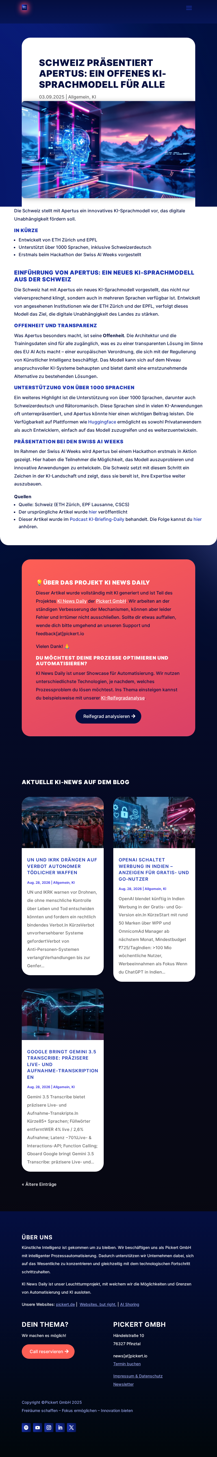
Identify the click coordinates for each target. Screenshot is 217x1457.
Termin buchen (127, 1363)
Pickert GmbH (111, 601)
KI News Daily (72, 601)
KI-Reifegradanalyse (123, 698)
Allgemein (78, 97)
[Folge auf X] (71, 1427)
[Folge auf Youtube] (37, 1427)
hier (93, 512)
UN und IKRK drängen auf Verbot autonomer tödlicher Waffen (62, 866)
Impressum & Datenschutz (138, 1375)
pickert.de (65, 1304)
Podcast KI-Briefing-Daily (97, 519)
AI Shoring (129, 1304)
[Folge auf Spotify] (26, 1427)
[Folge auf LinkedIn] (60, 1427)
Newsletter (123, 1384)
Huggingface (102, 422)
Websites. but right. (98, 1304)
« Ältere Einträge (39, 1184)
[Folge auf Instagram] (48, 1427)
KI (94, 97)
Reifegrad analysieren (106, 716)
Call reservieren (46, 1351)
